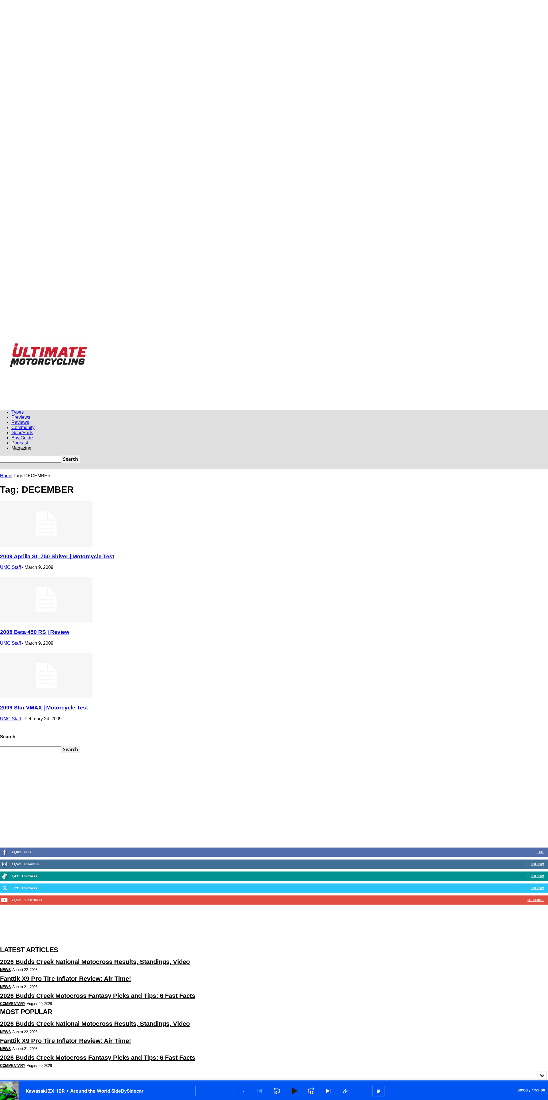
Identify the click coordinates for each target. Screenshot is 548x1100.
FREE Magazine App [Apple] (56, 346)
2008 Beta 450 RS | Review (34, 632)
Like (540, 852)
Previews (20, 417)
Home (6, 475)
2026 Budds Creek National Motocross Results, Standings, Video (95, 961)
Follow (537, 864)
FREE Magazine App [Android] (102, 346)
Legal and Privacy (140, 346)
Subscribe (535, 900)
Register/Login (21, 346)
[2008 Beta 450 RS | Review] (46, 620)
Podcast (19, 442)
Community (23, 427)
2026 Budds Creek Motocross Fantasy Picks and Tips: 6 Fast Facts (97, 995)
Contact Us (186, 346)
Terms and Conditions (215, 346)
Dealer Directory (246, 346)
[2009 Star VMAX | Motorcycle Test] (46, 696)
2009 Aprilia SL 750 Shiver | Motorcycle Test (57, 556)
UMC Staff (10, 567)
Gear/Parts (22, 432)
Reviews (20, 422)
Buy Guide (22, 437)
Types (17, 412)
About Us (166, 346)
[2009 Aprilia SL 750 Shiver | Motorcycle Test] (46, 545)
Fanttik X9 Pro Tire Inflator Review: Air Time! (65, 978)
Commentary (12, 1004)
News (5, 970)
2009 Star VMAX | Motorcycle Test (44, 708)
